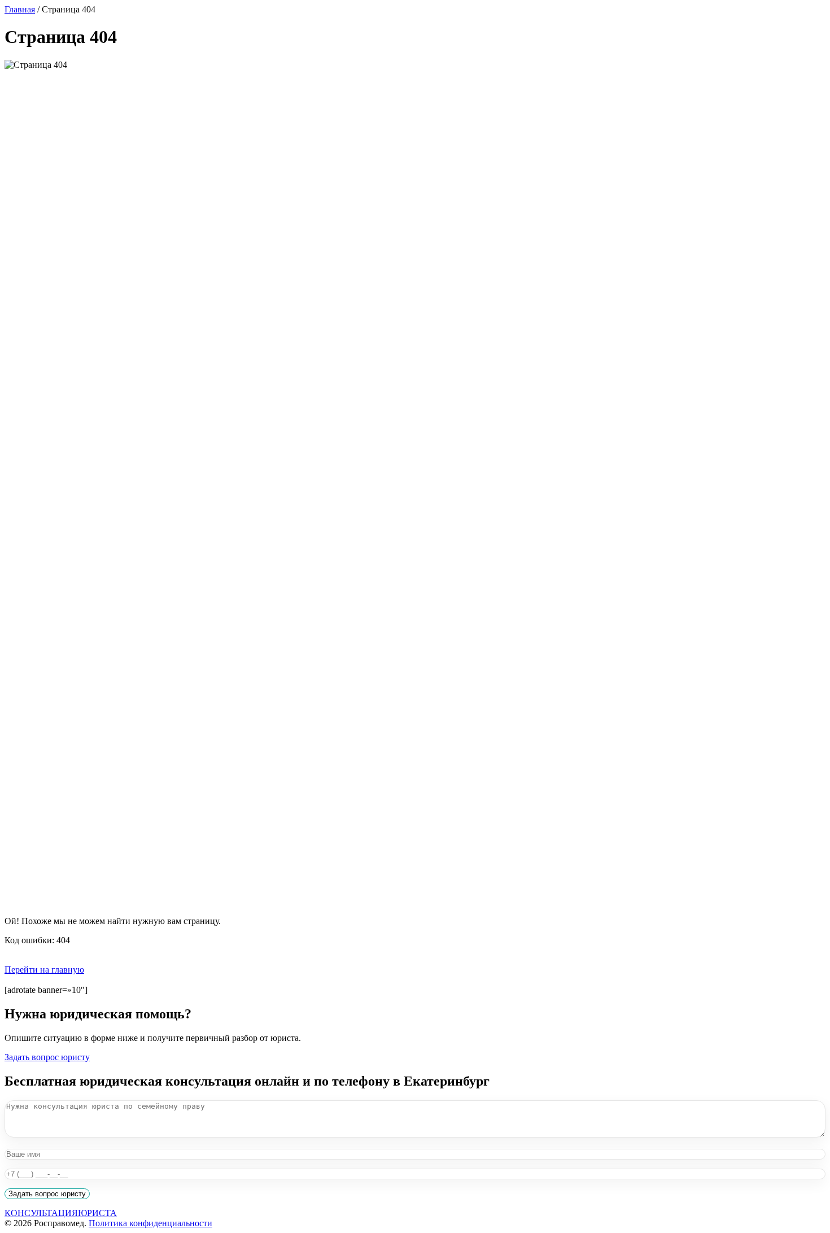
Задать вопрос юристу (47, 1057)
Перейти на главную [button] (44, 969)
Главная (20, 9)
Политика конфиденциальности (150, 1223)
